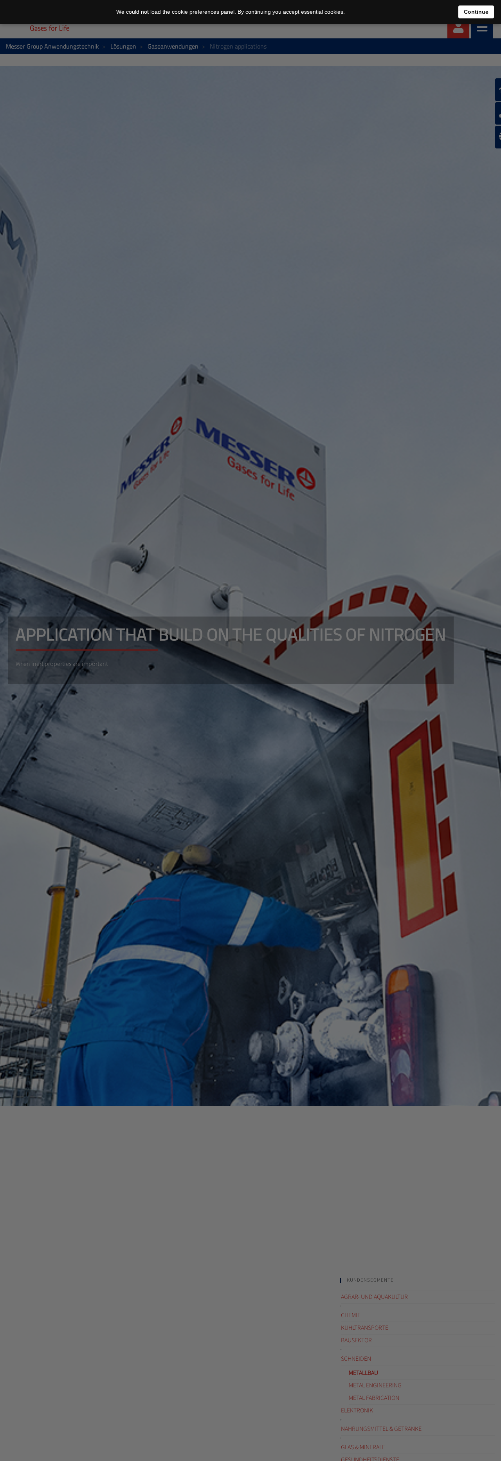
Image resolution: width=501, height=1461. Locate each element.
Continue (476, 12)
